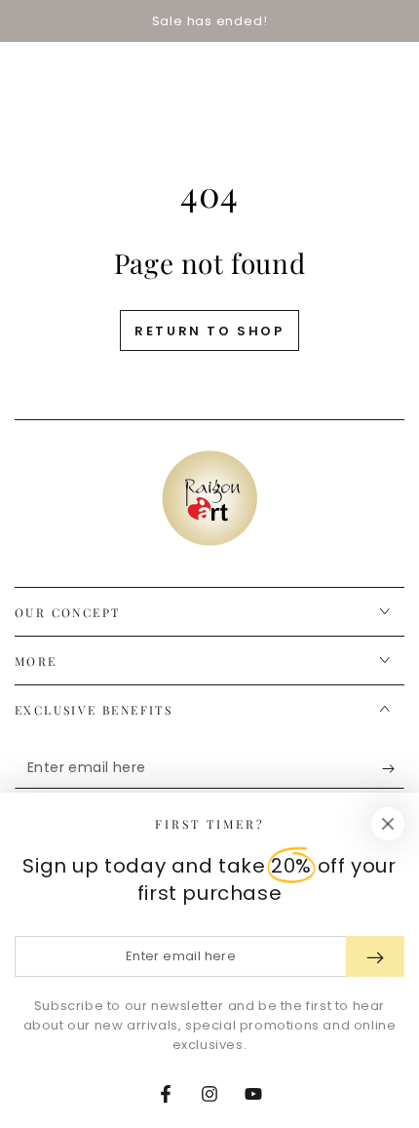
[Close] (387, 823)
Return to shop (209, 331)
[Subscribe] (393, 769)
